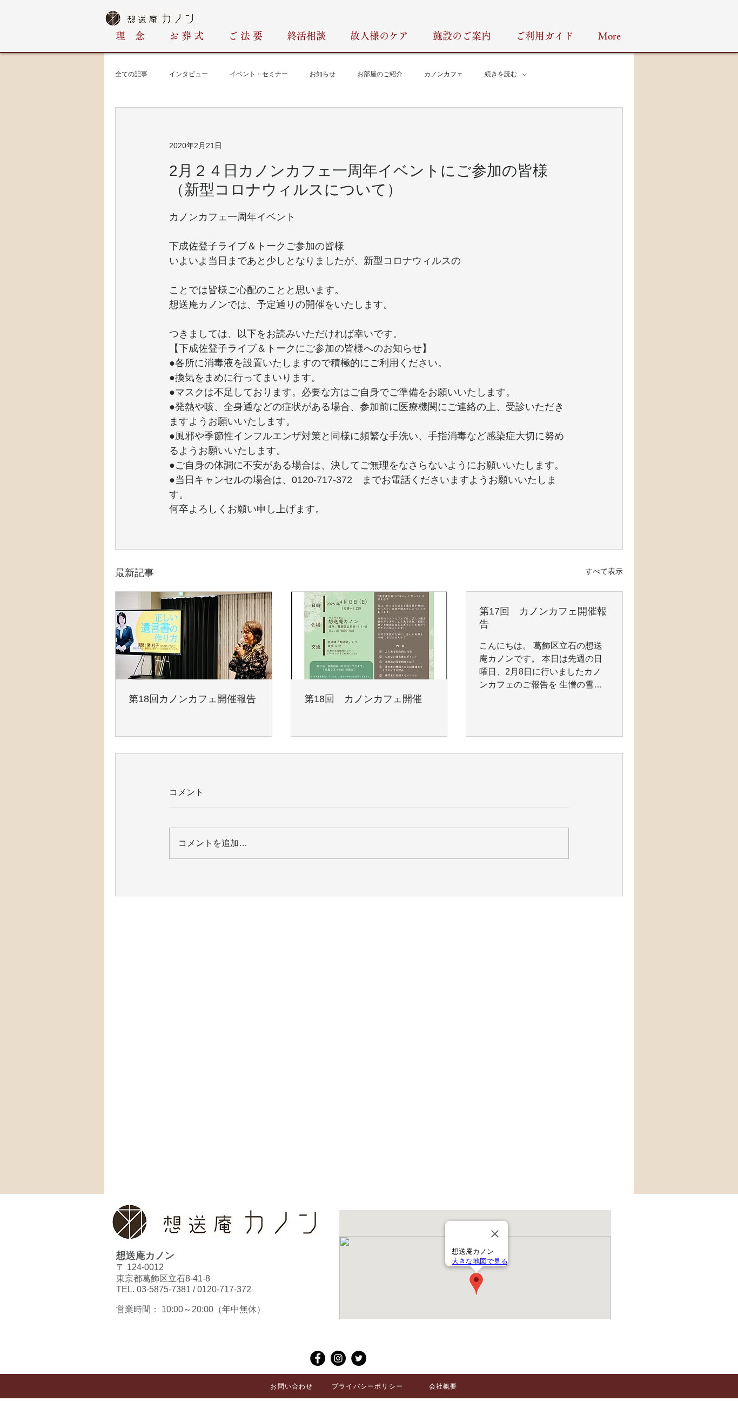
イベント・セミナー (259, 74)
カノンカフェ (443, 74)
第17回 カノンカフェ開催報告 (543, 618)
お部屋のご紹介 (379, 74)
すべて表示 (604, 571)
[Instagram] (338, 1358)
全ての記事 (131, 74)
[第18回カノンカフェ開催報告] (194, 635)
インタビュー (188, 74)
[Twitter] (358, 1358)
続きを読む (501, 74)
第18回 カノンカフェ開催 (363, 698)
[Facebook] (317, 1358)
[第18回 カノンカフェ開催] (369, 635)
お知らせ (323, 74)
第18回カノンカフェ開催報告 (192, 698)
